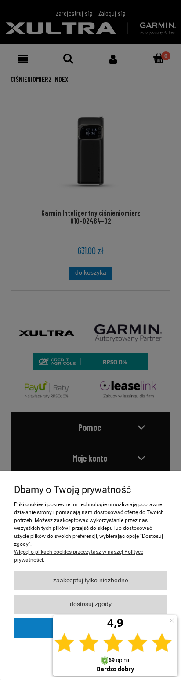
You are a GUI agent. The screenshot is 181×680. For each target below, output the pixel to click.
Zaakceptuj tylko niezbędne (90, 580)
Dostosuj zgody (91, 604)
